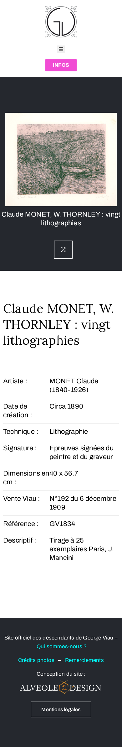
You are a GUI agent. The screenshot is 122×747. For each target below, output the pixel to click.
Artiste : (15, 381)
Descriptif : (19, 540)
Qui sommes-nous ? (62, 646)
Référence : (21, 524)
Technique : (20, 431)
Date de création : (17, 411)
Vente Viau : (21, 498)
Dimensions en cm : (26, 478)
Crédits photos (38, 660)
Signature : (20, 448)
